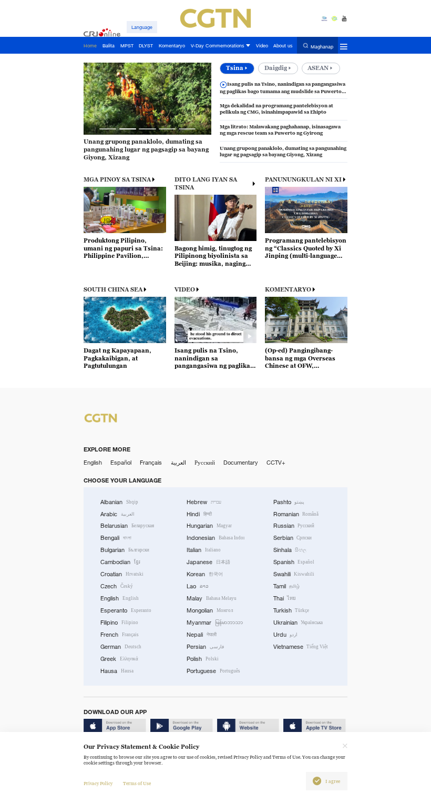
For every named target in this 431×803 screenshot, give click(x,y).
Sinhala (290, 550)
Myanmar (215, 622)
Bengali (115, 537)
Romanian (296, 514)
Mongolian (210, 610)
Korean (205, 574)
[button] (107, 128)
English (93, 462)
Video (185, 289)
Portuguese (213, 671)
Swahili (294, 574)
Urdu (285, 634)
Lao (198, 586)
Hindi (199, 514)
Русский (204, 462)
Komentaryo (288, 289)
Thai (284, 598)
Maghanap (322, 46)
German (120, 646)
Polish (203, 659)
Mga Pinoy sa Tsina (117, 179)
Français (151, 462)
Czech (116, 586)
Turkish (291, 610)
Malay (212, 598)
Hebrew (204, 502)
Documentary (240, 462)
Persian (205, 646)
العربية (178, 462)
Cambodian (120, 562)
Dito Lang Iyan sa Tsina (206, 183)
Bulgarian (124, 550)
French (119, 634)
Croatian (121, 574)
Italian (204, 550)
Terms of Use (137, 783)
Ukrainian (298, 622)
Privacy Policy (98, 783)
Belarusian (127, 525)
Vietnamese (301, 646)
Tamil (286, 586)
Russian (294, 525)
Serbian (292, 537)
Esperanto (125, 610)
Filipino (119, 622)
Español (120, 462)
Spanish (294, 562)
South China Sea (113, 289)
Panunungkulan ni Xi (303, 179)
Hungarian (209, 525)
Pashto (289, 502)
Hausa (117, 671)
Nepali (202, 634)
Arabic (117, 514)
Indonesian (215, 537)
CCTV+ (275, 462)
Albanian (119, 502)
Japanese (208, 562)
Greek (119, 659)
